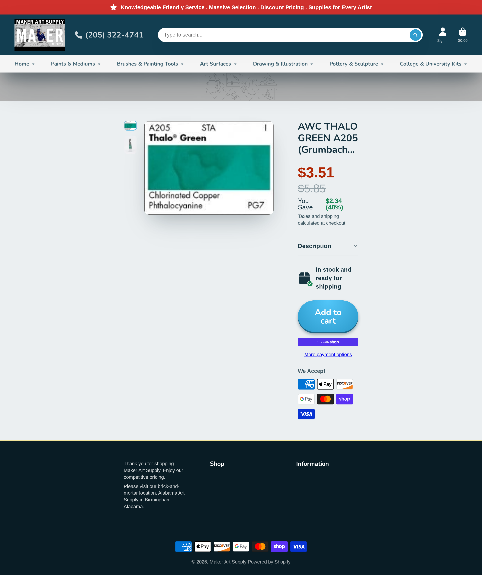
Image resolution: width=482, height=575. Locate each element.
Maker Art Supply (228, 561)
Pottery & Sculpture (353, 63)
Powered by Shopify (269, 561)
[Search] (415, 35)
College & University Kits (430, 63)
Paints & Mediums (73, 63)
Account (442, 34)
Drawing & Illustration (280, 63)
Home (21, 63)
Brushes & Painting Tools (147, 63)
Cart (463, 34)
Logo (39, 35)
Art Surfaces (215, 63)
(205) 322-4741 (114, 35)
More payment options (328, 354)
